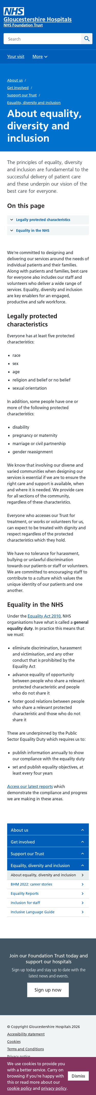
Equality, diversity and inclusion (34, 102)
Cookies (13, 1041)
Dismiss (78, 1076)
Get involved (18, 87)
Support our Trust (22, 95)
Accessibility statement (26, 1034)
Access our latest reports (30, 786)
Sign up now (48, 990)
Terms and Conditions (25, 1049)
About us (15, 80)
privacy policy (54, 1088)
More (39, 58)
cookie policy (19, 1088)
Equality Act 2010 (44, 616)
